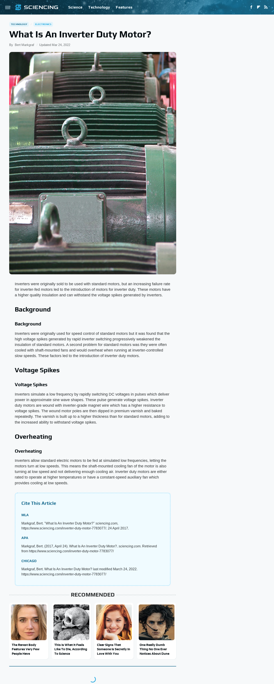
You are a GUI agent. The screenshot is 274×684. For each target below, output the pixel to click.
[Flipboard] (259, 7)
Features (124, 7)
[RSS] (266, 7)
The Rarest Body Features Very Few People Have (25, 649)
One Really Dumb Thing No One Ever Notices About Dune (154, 649)
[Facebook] (251, 7)
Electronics (43, 24)
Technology (99, 7)
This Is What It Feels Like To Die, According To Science (70, 649)
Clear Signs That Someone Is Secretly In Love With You (113, 649)
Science (75, 7)
